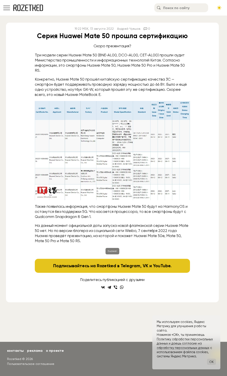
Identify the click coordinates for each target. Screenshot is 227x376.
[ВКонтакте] (103, 287)
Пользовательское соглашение (30, 364)
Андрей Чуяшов (128, 28)
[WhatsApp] (121, 287)
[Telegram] (109, 287)
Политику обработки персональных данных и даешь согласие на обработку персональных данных (185, 343)
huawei (112, 251)
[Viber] (115, 287)
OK (211, 362)
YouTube (161, 265)
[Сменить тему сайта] (219, 7)
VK (145, 265)
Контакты (15, 350)
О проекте (55, 350)
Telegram (130, 265)
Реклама (35, 350)
